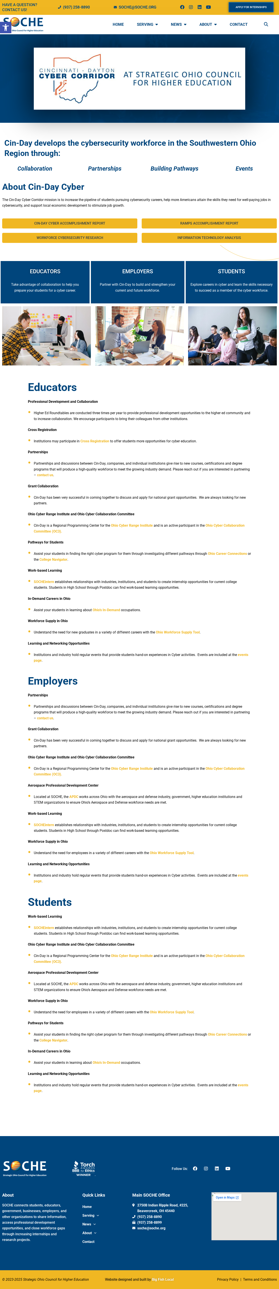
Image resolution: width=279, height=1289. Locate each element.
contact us (45, 475)
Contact (239, 24)
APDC (73, 797)
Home (118, 24)
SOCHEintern (44, 582)
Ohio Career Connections (228, 554)
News (176, 24)
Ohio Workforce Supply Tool (178, 632)
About (205, 24)
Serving (145, 24)
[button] (5, 27)
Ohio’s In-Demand (107, 610)
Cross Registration (94, 441)
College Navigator (53, 559)
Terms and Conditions (259, 1279)
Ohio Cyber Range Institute (132, 525)
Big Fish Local (163, 1279)
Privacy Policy (228, 1279)
